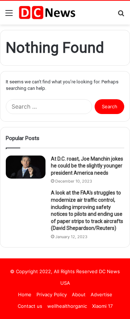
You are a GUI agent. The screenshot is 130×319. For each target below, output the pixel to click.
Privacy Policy (51, 294)
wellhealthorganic (67, 306)
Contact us (30, 306)
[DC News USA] (47, 12)
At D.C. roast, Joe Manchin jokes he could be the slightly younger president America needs (87, 166)
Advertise (101, 294)
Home (24, 294)
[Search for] (121, 15)
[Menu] (9, 15)
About (79, 294)
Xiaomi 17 (102, 306)
